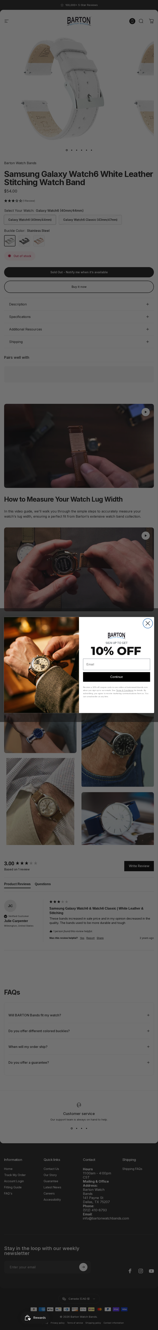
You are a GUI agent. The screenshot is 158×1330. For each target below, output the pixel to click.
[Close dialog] (148, 623)
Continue (116, 677)
